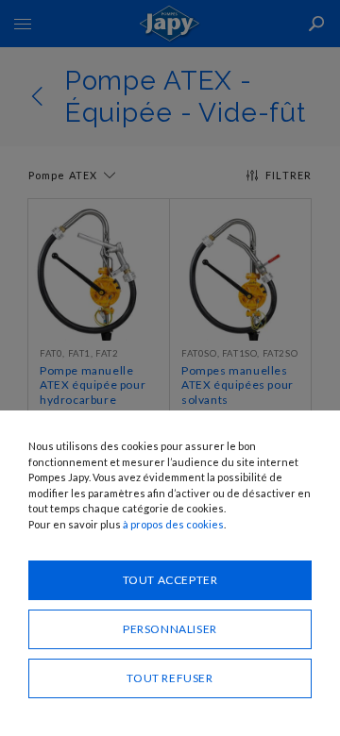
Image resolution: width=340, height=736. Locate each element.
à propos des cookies (173, 524)
